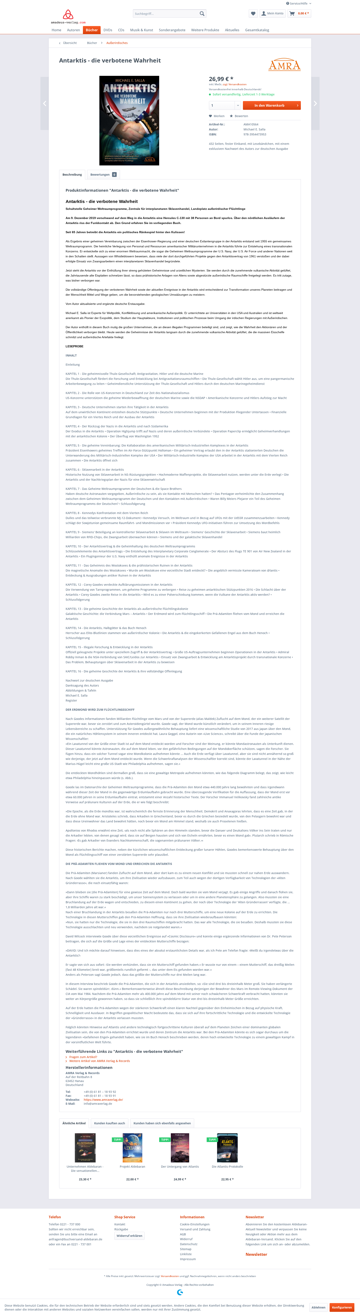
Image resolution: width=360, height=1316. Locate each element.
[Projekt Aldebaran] (132, 1147)
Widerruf (186, 1239)
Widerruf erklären (129, 1236)
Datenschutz (189, 1244)
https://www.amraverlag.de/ (103, 1100)
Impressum (188, 1259)
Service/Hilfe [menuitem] (298, 3)
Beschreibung (72, 174)
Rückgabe (121, 1229)
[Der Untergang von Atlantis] (180, 1147)
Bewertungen (102, 174)
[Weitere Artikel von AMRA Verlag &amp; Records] (284, 64)
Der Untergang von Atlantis (180, 1166)
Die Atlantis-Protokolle (227, 1166)
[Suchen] (202, 13)
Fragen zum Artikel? (83, 1057)
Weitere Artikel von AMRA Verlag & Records (99, 1061)
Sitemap (185, 1249)
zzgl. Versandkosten (235, 84)
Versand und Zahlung (195, 1229)
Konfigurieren (342, 1307)
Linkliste (186, 1254)
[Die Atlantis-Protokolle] (227, 1147)
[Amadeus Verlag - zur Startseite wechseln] (68, 16)
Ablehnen (318, 1307)
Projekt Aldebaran (132, 1166)
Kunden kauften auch (109, 1123)
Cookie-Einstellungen (195, 1224)
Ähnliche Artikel (74, 1123)
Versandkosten (170, 1276)
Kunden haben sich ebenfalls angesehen (162, 1123)
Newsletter (256, 1254)
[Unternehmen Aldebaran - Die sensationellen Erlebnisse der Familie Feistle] (85, 1147)
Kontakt (119, 1224)
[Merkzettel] (253, 13)
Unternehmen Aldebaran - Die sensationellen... (85, 1169)
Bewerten (241, 116)
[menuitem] (169, 13)
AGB (183, 1234)
